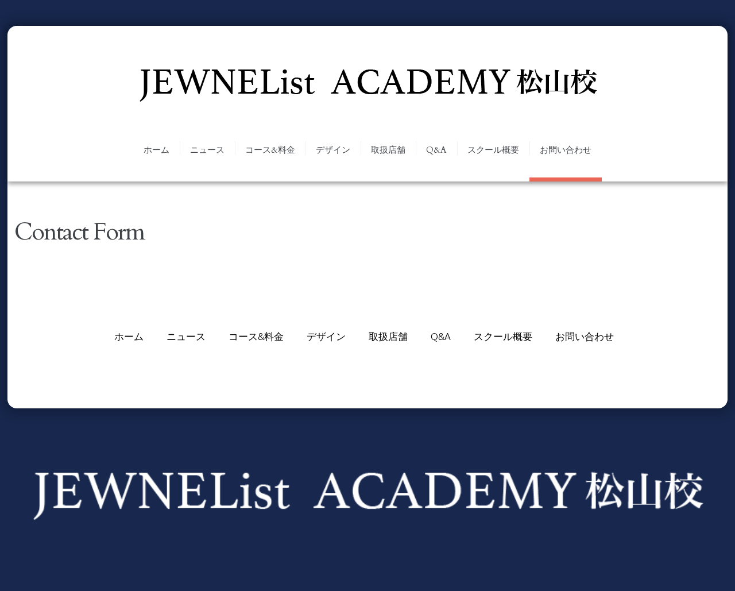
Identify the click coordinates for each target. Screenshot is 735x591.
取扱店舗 (388, 150)
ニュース (207, 150)
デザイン (333, 150)
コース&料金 (270, 150)
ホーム (156, 150)
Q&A (436, 150)
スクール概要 (493, 150)
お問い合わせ (565, 150)
